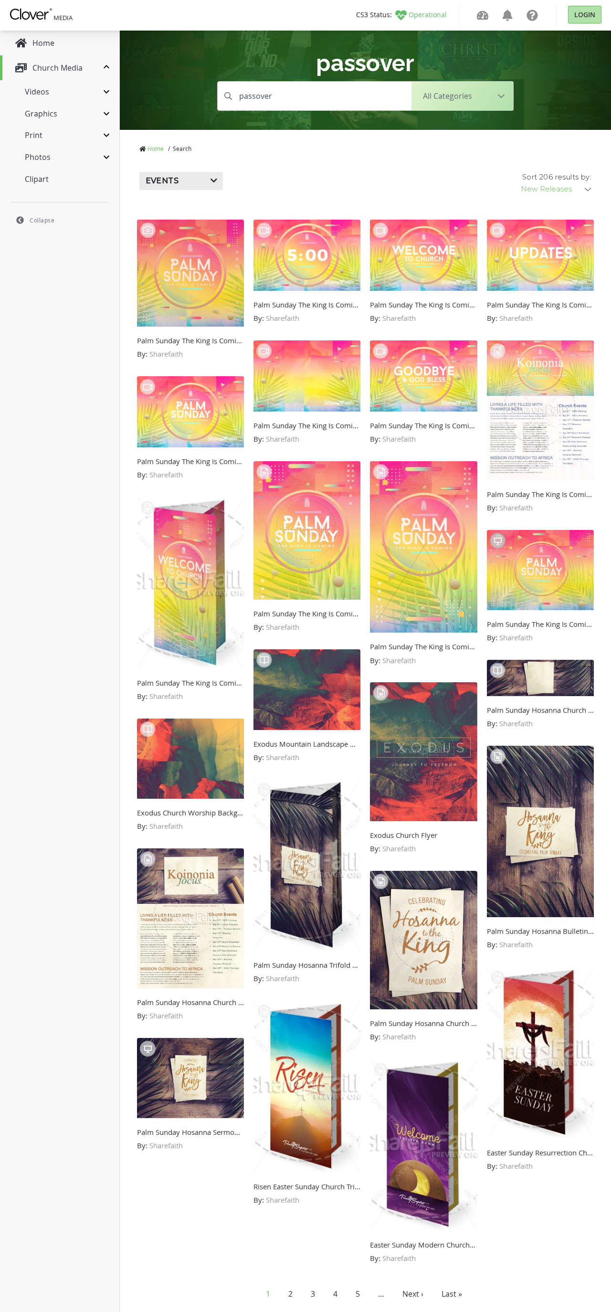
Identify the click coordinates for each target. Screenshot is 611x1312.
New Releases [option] (546, 189)
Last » (452, 1294)
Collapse (42, 220)
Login (584, 14)
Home (155, 148)
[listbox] (557, 189)
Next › (412, 1294)
